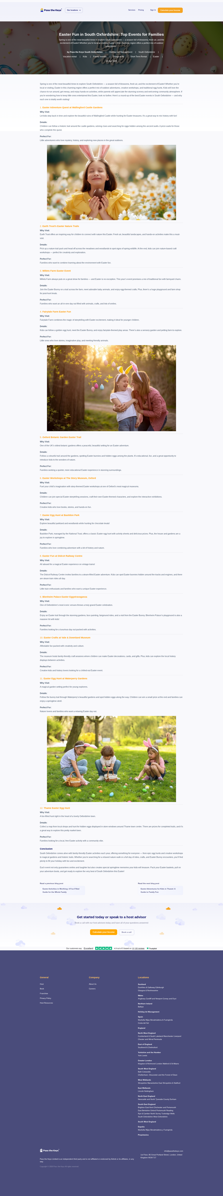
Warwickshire (152, 1083)
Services (131, 10)
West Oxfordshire (160, 1117)
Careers (92, 989)
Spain (140, 1017)
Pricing (141, 10)
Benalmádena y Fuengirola (161, 1130)
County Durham (169, 1099)
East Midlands (144, 1088)
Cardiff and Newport (154, 999)
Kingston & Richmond (147, 1064)
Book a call (127, 932)
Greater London (145, 1060)
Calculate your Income (170, 10)
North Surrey (155, 1114)
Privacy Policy (45, 998)
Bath (140, 1072)
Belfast (141, 1007)
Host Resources (46, 1003)
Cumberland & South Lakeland (150, 1036)
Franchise (44, 993)
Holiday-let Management (148, 1012)
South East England (147, 1104)
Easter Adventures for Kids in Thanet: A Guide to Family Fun (158, 890)
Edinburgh (160, 987)
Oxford (153, 1110)
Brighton (141, 1107)
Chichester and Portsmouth (165, 1107)
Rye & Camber (144, 1114)
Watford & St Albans (171, 1064)
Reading (169, 1110)
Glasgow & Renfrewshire (148, 990)
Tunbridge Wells (168, 1114)
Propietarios (143, 1135)
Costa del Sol (143, 1023)
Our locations (72, 10)
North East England (146, 1096)
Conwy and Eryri (169, 999)
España (141, 1127)
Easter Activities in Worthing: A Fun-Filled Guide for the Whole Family (61, 890)
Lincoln (141, 1091)
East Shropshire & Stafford (169, 1083)
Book (42, 989)
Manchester (168, 1036)
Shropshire (142, 1083)
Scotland (142, 984)
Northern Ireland (145, 1004)
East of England (145, 1044)
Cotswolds (146, 1072)
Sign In (153, 10)
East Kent (149, 1107)
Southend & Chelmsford (147, 1047)
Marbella (141, 1020)
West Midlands (144, 1080)
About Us (92, 984)
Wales (140, 995)
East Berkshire (144, 1110)
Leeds (144, 1055)
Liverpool (177, 1036)
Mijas (148, 1020)
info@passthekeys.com (173, 1151)
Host (42, 984)
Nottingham (149, 1091)
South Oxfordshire (145, 1117)
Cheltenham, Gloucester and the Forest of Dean (157, 1075)
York (140, 1055)
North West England (147, 1033)
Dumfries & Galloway (146, 987)
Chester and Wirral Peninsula (150, 1039)
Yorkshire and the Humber (149, 1052)
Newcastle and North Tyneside (150, 1099)
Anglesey (141, 999)
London (159, 1064)
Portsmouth (161, 1110)
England (141, 1028)
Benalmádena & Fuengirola (161, 1020)
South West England (147, 1069)
